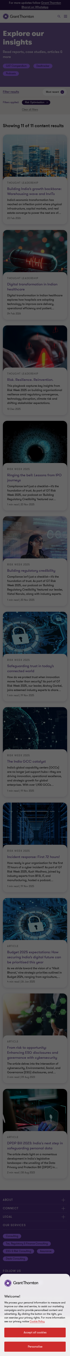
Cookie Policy (37, 1321)
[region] (35, 1315)
